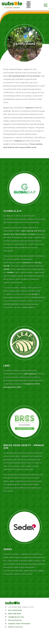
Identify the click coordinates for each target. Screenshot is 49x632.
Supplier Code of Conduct (19, 623)
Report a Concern (15, 627)
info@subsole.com (16, 617)
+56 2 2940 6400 (15, 610)
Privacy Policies (15, 620)
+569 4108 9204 (14, 613)
